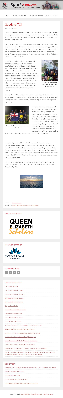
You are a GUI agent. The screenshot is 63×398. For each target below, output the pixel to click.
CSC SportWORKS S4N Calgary (14, 290)
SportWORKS (25, 394)
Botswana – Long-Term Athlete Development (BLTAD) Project (22, 333)
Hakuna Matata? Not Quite (12, 375)
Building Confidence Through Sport (14, 371)
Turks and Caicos (16, 203)
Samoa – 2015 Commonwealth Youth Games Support (20, 344)
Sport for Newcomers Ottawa (13, 313)
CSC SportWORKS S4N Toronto (14, 302)
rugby (27, 205)
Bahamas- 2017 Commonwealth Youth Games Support (20, 329)
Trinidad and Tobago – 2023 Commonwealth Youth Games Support (23, 325)
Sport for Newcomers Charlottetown (15, 309)
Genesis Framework (36, 394)
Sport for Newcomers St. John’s (14, 317)
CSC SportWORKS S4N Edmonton (15, 294)
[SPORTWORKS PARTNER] (21, 236)
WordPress (46, 394)
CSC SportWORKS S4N (11, 286)
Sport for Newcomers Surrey (13, 321)
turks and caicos (33, 205)
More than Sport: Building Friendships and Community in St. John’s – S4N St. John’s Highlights (30, 367)
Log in (51, 394)
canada (14, 205)
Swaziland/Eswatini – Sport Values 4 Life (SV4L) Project (20, 337)
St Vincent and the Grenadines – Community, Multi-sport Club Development (26, 348)
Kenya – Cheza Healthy (11, 306)
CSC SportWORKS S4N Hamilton (14, 298)
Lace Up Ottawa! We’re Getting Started (16, 379)
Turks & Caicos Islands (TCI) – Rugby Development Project (21, 341)
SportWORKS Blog (31, 6)
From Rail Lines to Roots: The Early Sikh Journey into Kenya (21, 383)
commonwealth (21, 205)
